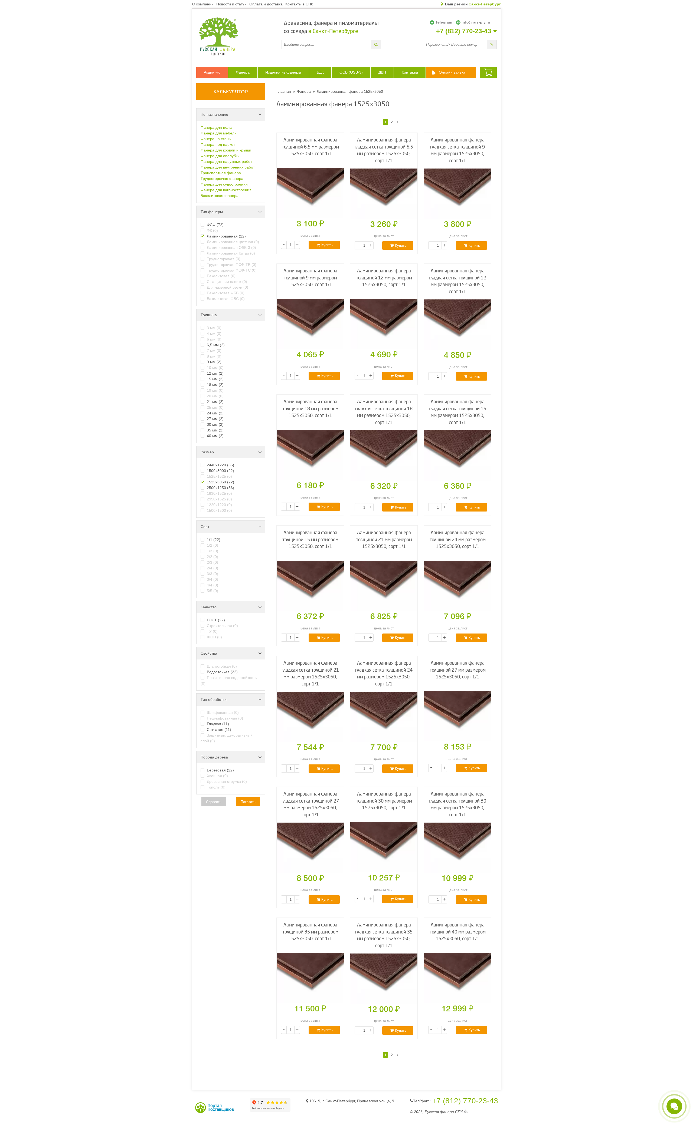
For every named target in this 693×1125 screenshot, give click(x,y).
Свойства (209, 653)
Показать (248, 802)
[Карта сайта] (466, 1112)
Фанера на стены (216, 139)
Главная (283, 91)
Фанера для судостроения (224, 184)
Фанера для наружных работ (226, 161)
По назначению (214, 114)
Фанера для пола (216, 127)
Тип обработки (214, 699)
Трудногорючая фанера (222, 178)
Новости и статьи (231, 4)
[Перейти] (376, 44)
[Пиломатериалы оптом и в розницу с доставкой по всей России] (239, 36)
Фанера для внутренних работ (228, 167)
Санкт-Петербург (485, 4)
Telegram (443, 22)
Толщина (209, 315)
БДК (320, 72)
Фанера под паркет (218, 144)
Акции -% (212, 72)
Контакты (410, 72)
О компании (203, 4)
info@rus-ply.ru (476, 22)
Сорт (205, 526)
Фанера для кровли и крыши (226, 150)
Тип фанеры (212, 212)
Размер (207, 452)
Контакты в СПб (299, 4)
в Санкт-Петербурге (333, 31)
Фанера (243, 72)
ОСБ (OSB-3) (351, 72)
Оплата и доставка (266, 4)
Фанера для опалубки (220, 156)
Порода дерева (214, 757)
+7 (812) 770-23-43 (463, 31)
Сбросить (213, 802)
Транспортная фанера (221, 173)
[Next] (398, 122)
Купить (327, 245)
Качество (209, 607)
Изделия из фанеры (283, 72)
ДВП (382, 72)
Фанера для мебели (219, 133)
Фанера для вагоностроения (226, 190)
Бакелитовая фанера (219, 195)
